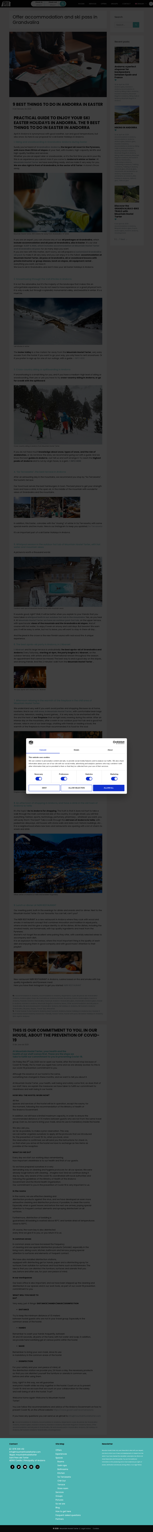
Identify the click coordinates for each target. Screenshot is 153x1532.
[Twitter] (19, 1467)
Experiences (61, 1454)
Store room (62, 1488)
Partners (60, 1519)
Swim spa (62, 1465)
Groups (59, 1496)
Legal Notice (137, 1465)
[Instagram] (38, 1467)
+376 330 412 (17, 1449)
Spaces (59, 1457)
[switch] (64, 778)
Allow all (109, 788)
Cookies (96, 1528)
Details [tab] (76, 750)
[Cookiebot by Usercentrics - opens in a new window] (114, 742)
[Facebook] (12, 1467)
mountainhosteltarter (26, 1454)
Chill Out (61, 1480)
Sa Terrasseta (64, 1477)
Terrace (61, 1484)
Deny (44, 788)
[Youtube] (25, 1467)
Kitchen (61, 1473)
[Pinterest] (31, 1467)
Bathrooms (62, 1469)
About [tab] (110, 750)
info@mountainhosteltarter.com (25, 1452)
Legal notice (86, 1528)
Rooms (60, 1461)
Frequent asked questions (68, 1515)
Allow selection (76, 788)
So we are (60, 1503)
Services (60, 1492)
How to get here (63, 1511)
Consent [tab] (43, 750)
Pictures (59, 1500)
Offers (59, 1450)
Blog (58, 1507)
